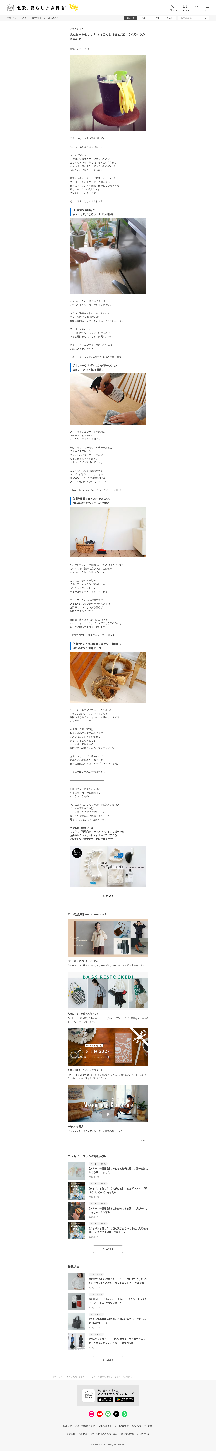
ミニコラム (66, 1376)
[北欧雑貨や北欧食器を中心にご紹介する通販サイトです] (41, 7)
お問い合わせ (122, 1425)
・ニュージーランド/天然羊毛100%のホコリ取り (95, 356)
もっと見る (108, 1249)
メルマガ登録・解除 (85, 1425)
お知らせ (67, 1425)
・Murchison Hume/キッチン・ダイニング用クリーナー (99, 490)
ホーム (55, 1376)
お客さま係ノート (79, 29)
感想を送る (107, 896)
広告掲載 (136, 1425)
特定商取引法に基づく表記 (104, 1434)
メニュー (208, 10)
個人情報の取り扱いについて (135, 1434)
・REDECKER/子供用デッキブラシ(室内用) (92, 635)
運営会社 (70, 1434)
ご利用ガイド (105, 1425)
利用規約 (148, 1425)
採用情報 (83, 1434)
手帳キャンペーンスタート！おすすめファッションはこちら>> (34, 18)
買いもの (173, 10)
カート (196, 10)
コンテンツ (185, 10)
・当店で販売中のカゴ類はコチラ (87, 772)
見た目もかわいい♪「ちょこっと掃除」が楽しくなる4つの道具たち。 (103, 1376)
